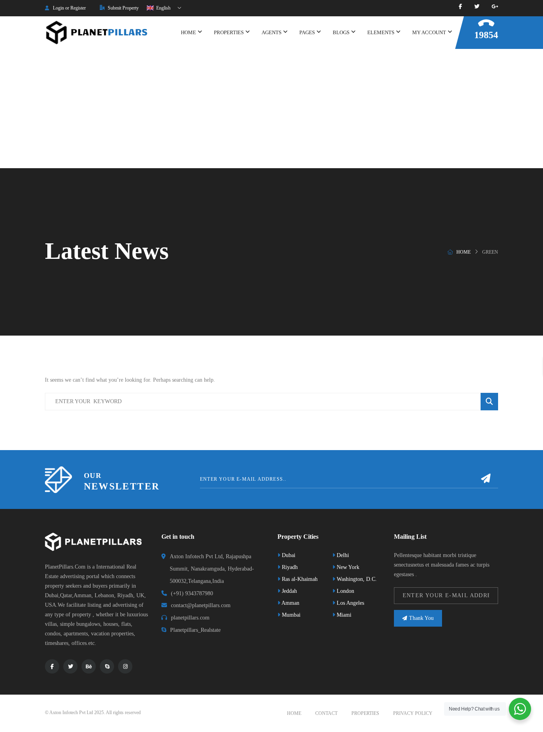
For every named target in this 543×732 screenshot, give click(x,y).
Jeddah (288, 591)
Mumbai (290, 615)
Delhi (342, 555)
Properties (365, 713)
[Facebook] (460, 6)
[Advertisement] (271, 108)
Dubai (287, 555)
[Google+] (495, 6)
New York (347, 567)
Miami (343, 615)
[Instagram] (125, 666)
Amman (289, 603)
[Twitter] (476, 6)
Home (463, 252)
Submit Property (123, 8)
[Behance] (88, 666)
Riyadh (289, 567)
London (344, 591)
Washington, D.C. (356, 579)
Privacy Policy (412, 713)
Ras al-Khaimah (299, 579)
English (163, 8)
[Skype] (107, 666)
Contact (326, 713)
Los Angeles (349, 603)
